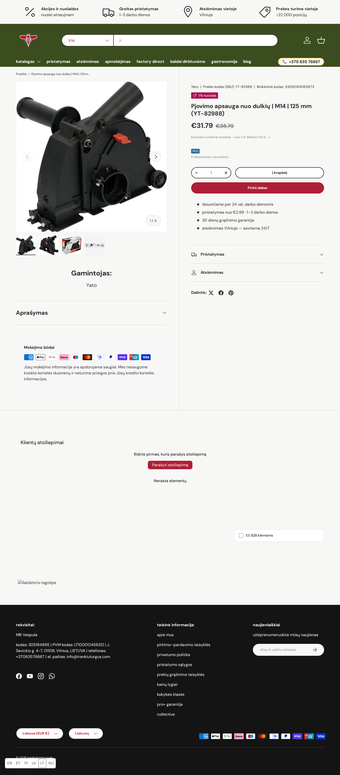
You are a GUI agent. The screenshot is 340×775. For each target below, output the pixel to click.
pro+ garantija (170, 704)
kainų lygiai (167, 684)
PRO (195, 151)
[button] (321, 40)
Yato (194, 86)
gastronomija (224, 61)
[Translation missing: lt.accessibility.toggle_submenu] (39, 62)
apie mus (165, 634)
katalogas (25, 61)
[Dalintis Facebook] (221, 293)
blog (247, 61)
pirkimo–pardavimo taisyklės (183, 644)
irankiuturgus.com (40, 758)
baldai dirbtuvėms (187, 61)
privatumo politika (173, 654)
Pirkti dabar (258, 188)
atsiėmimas (87, 61)
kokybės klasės (170, 694)
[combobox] (169, 40)
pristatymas (58, 61)
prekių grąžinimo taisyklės (180, 674)
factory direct (150, 61)
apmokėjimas (118, 61)
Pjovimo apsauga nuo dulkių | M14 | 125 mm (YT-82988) (61, 74)
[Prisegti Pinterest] (231, 293)
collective (166, 714)
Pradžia (21, 74)
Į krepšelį (279, 173)
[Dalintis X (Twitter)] (211, 293)
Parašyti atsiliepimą (170, 464)
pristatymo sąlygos (174, 664)
